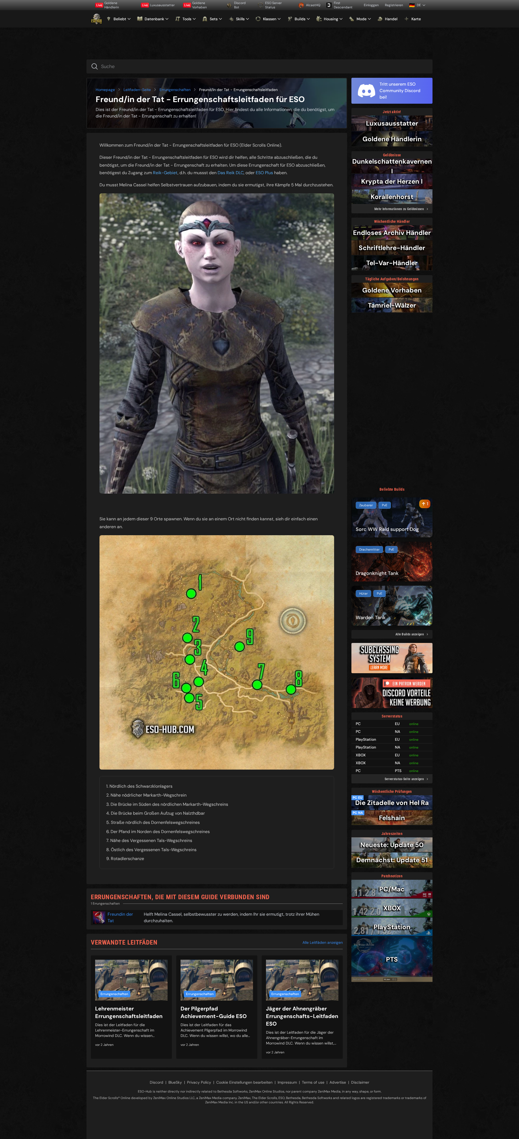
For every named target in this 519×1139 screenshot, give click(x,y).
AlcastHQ (313, 5)
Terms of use (313, 1082)
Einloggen (371, 5)
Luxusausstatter (158, 5)
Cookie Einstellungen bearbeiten (244, 1082)
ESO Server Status (273, 5)
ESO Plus (264, 173)
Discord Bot (240, 5)
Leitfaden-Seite (137, 89)
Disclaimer (360, 1082)
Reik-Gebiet (165, 173)
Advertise (338, 1082)
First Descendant (343, 5)
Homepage (105, 89)
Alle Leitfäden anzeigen (322, 942)
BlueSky (175, 1082)
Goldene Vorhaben (195, 5)
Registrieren (394, 5)
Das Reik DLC (231, 173)
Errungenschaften (175, 89)
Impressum (287, 1082)
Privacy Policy (199, 1082)
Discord (156, 1082)
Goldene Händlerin (107, 5)
